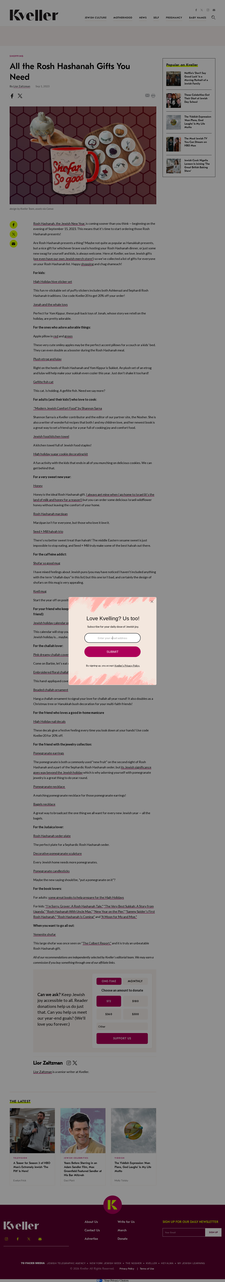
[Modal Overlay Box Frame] (112, 641)
